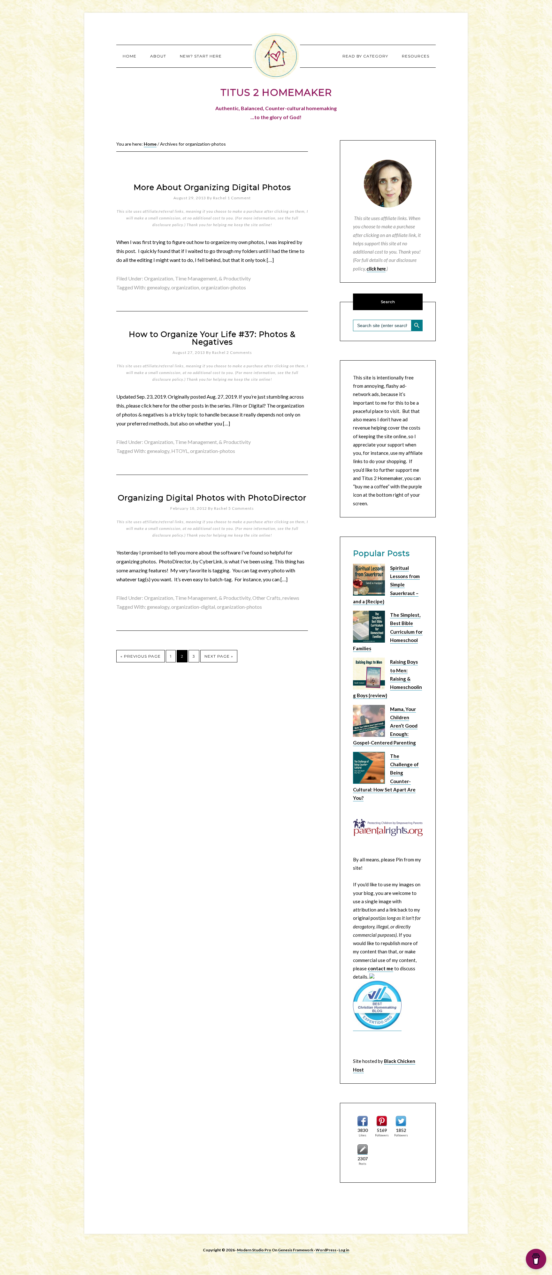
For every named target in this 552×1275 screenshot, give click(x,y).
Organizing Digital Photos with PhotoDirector (212, 497)
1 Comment (239, 197)
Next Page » (218, 656)
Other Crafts (266, 598)
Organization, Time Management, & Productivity (197, 278)
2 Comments (239, 352)
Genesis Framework (295, 1250)
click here (376, 268)
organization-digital (193, 607)
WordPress (326, 1250)
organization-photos (223, 287)
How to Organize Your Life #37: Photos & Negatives (212, 338)
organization (185, 287)
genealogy (158, 287)
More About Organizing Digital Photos (212, 187)
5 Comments (241, 508)
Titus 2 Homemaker (276, 56)
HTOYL (179, 451)
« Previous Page (140, 656)
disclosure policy (167, 224)
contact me (380, 968)
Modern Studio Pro (254, 1250)
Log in (344, 1250)
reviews (290, 598)
